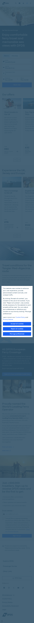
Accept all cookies (17, 324)
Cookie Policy (20, 317)
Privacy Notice (8, 319)
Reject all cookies (17, 329)
